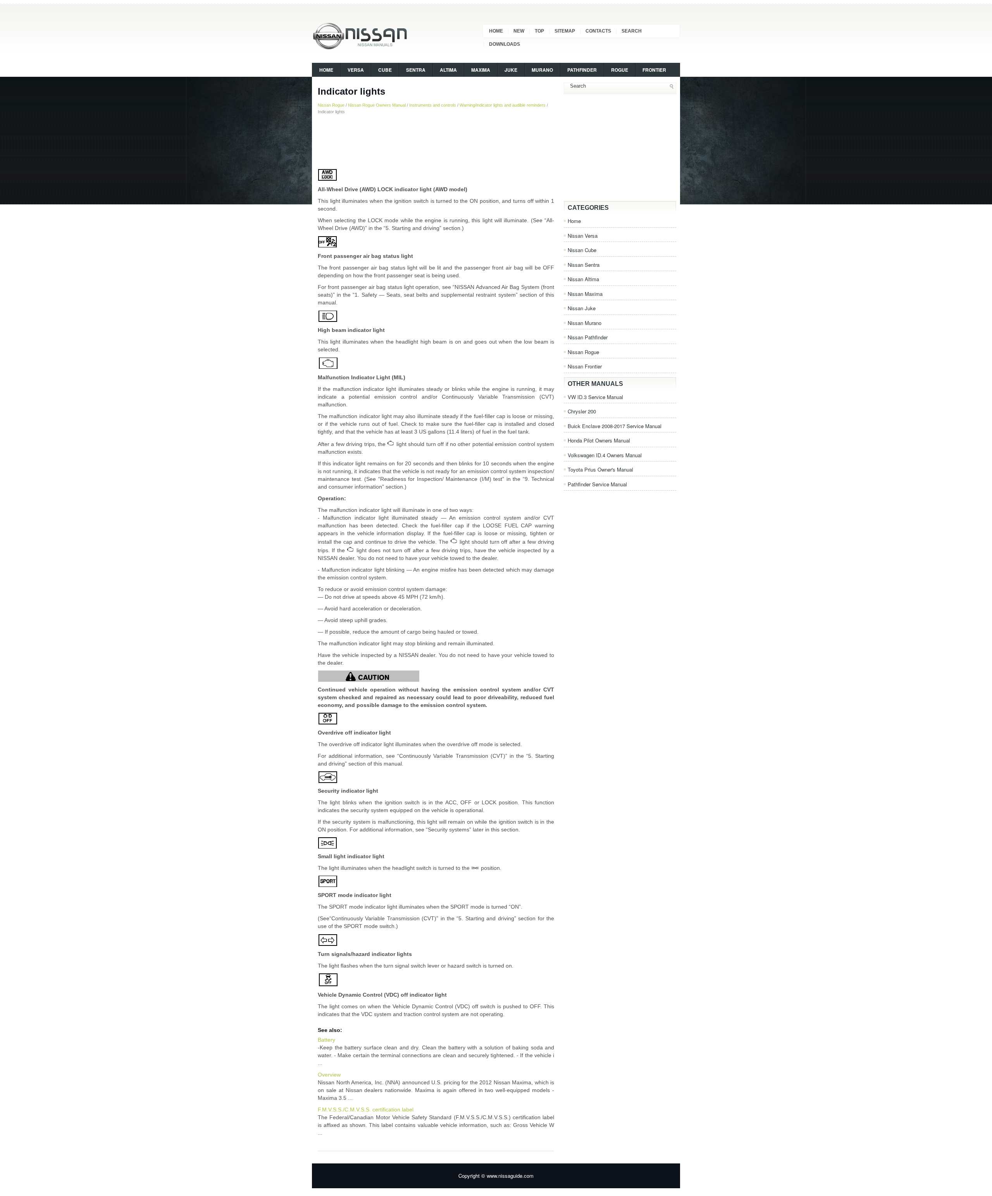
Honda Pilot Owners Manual (599, 440)
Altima (448, 69)
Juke (511, 69)
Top (539, 31)
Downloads (504, 44)
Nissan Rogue (331, 105)
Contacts (598, 31)
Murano (542, 69)
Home (496, 31)
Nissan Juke (582, 308)
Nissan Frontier (585, 366)
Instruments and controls (432, 105)
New (518, 31)
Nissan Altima (583, 279)
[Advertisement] (436, 141)
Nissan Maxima (585, 293)
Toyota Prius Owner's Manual (600, 469)
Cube (385, 69)
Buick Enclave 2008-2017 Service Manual (614, 426)
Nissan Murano (584, 323)
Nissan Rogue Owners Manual (377, 105)
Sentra (415, 69)
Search (632, 31)
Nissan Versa (583, 235)
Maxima (480, 69)
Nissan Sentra (583, 264)
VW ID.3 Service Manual (595, 397)
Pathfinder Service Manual (597, 484)
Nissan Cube (582, 250)
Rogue (619, 69)
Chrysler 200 (582, 411)
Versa (356, 69)
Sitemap (565, 31)
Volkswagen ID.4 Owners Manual (605, 455)
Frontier (654, 69)
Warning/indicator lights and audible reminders (503, 105)
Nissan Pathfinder (588, 337)
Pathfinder (582, 69)
